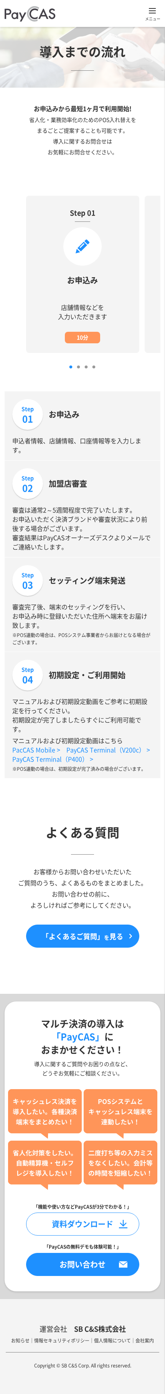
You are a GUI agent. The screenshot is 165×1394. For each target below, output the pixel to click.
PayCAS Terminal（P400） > (52, 759)
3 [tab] (86, 367)
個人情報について (112, 1340)
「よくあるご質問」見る (82, 936)
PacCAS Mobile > (36, 749)
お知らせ (20, 1340)
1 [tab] (70, 367)
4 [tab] (93, 367)
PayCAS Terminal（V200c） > (108, 749)
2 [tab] (78, 367)
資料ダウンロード (82, 1223)
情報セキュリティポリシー (61, 1340)
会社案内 (144, 1340)
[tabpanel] (82, 274)
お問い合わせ (82, 1264)
